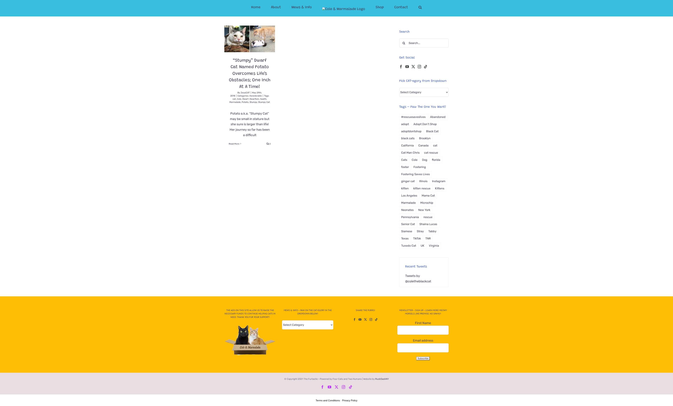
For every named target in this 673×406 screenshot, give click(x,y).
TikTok (417, 238)
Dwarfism (254, 99)
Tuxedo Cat (408, 245)
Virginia (434, 245)
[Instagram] (419, 66)
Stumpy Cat (264, 102)
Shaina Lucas (428, 224)
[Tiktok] (425, 66)
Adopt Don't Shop (425, 124)
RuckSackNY (382, 379)
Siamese (406, 231)
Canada (423, 145)
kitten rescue (421, 188)
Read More (234, 144)
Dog (424, 159)
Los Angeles (409, 195)
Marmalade (235, 102)
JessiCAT (245, 92)
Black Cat (432, 131)
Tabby (432, 231)
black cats (407, 138)
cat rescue (431, 152)
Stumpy (253, 102)
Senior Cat (408, 224)
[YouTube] (407, 66)
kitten (405, 188)
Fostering (419, 167)
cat (234, 99)
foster (405, 167)
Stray (420, 231)
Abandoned (438, 117)
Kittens (439, 188)
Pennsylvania (410, 217)
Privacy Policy (349, 400)
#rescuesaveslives (413, 117)
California (407, 145)
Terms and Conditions (328, 400)
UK (422, 245)
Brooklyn (425, 138)
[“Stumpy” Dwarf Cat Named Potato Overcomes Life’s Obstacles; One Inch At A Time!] (249, 39)
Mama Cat (428, 195)
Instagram (438, 181)
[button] (406, 7)
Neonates (407, 210)
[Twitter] (413, 66)
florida (436, 159)
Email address (423, 340)
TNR (428, 238)
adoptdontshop (411, 131)
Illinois (423, 181)
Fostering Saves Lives (415, 174)
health (263, 99)
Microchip (426, 202)
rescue (427, 217)
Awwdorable (255, 96)
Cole (239, 99)
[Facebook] (401, 66)
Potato (245, 102)
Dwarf (245, 99)
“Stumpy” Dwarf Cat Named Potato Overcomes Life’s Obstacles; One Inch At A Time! (249, 74)
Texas (405, 238)
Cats (404, 159)
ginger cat (408, 181)
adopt (405, 124)
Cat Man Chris (410, 152)
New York (424, 210)
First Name (423, 323)
